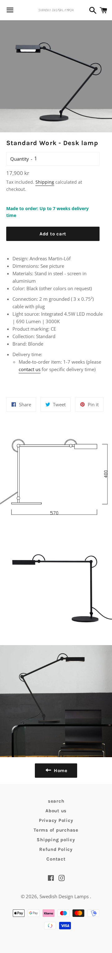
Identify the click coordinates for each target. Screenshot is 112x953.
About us (56, 811)
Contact (55, 859)
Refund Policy (56, 849)
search (56, 801)
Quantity (19, 159)
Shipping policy (56, 839)
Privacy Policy (56, 820)
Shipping (44, 182)
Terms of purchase (56, 830)
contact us (29, 369)
